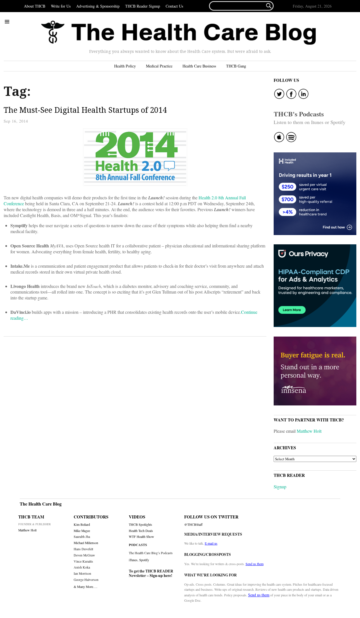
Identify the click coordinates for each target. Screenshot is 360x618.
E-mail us (211, 543)
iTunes (133, 560)
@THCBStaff (193, 524)
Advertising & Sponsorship (98, 6)
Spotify (144, 560)
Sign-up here (160, 575)
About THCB (34, 6)
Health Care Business (199, 66)
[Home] (178, 32)
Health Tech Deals (141, 531)
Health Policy (125, 66)
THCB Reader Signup (142, 6)
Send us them (255, 563)
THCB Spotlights (140, 524)
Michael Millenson (86, 543)
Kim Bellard (82, 524)
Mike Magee (82, 531)
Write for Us (61, 6)
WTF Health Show (141, 536)
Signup (280, 487)
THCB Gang (236, 66)
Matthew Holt (309, 431)
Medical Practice (159, 66)
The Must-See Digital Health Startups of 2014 (85, 110)
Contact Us (174, 6)
